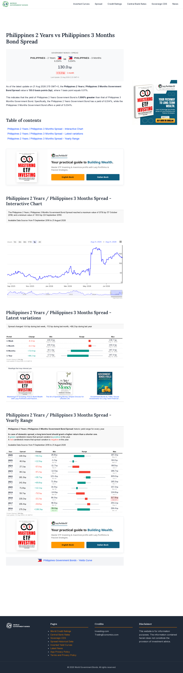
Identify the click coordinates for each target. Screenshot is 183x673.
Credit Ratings (115, 4)
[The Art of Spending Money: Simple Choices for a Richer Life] (65, 383)
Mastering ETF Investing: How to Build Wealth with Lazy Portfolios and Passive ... (25, 398)
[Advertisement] (91, 18)
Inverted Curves (81, 4)
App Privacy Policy (60, 651)
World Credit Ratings (60, 631)
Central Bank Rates (136, 4)
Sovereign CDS (159, 4)
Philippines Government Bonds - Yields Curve (67, 560)
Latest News (56, 648)
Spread (98, 4)
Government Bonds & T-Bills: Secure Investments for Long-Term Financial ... (104, 398)
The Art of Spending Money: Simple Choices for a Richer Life (65, 398)
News (175, 4)
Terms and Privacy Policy (63, 655)
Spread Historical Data (61, 641)
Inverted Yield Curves (61, 645)
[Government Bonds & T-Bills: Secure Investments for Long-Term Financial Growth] (105, 383)
